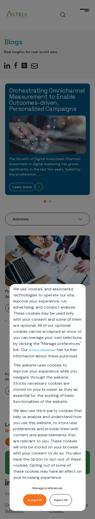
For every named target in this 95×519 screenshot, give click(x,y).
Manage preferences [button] (47, 488)
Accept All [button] (34, 500)
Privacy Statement (42, 350)
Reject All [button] (61, 500)
